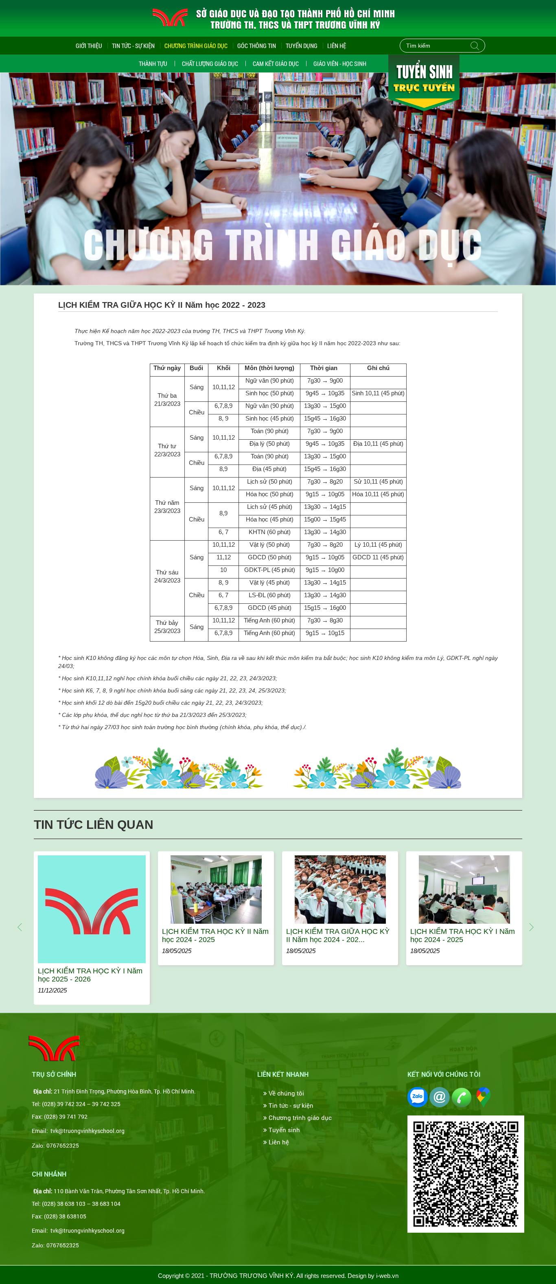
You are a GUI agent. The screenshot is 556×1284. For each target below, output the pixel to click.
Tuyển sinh (283, 1130)
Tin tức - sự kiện (290, 1105)
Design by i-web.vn (373, 1275)
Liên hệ (336, 46)
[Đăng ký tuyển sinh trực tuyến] (424, 82)
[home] (54, 1047)
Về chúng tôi (285, 1093)
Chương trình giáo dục (299, 1117)
